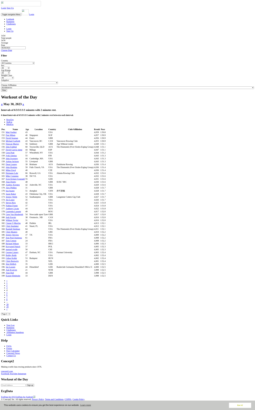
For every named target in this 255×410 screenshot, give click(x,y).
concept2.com (7, 371)
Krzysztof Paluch (13, 246)
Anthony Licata (12, 208)
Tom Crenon (11, 241)
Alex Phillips (11, 188)
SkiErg (9, 122)
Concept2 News (13, 353)
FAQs (8, 346)
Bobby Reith (11, 255)
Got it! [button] (240, 405)
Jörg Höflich (11, 264)
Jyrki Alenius (11, 155)
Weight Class (6, 75)
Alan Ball (10, 273)
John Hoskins (11, 167)
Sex (2, 65)
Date (3, 45)
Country (4, 60)
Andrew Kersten (13, 185)
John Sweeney (12, 158)
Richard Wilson (12, 243)
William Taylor (12, 220)
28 (7, 304)
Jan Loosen (10, 267)
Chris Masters (11, 232)
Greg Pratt (10, 153)
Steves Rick (11, 203)
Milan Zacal (11, 170)
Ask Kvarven (11, 270)
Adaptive (5, 80)
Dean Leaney (11, 164)
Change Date (6, 50)
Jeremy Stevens (12, 235)
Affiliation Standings (15, 332)
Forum (9, 348)
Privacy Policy (38, 399)
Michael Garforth (13, 141)
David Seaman (12, 138)
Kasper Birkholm (13, 276)
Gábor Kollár (11, 258)
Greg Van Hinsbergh (14, 214)
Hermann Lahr (12, 173)
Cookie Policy (78, 399)
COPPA (68, 399)
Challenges (11, 24)
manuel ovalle (11, 249)
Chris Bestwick (12, 261)
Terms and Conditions (54, 399)
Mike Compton (12, 176)
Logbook (10, 19)
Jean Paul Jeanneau (14, 238)
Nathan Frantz (12, 206)
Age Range (6, 70)
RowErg (10, 120)
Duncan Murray (12, 144)
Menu (11, 15)
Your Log (10, 325)
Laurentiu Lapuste (13, 211)
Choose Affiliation (8, 85)
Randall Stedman (13, 229)
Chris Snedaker (12, 226)
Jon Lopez (10, 200)
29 (7, 307)
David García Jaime (14, 150)
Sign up (30, 385)
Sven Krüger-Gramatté (15, 179)
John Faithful (11, 147)
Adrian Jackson (12, 161)
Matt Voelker (11, 132)
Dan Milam (10, 135)
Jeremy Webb (11, 197)
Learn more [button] (85, 405)
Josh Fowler (11, 217)
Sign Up (10, 8)
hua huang (10, 191)
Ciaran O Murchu (13, 223)
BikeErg (9, 124)
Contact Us (11, 356)
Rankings (10, 21)
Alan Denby (11, 182)
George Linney (12, 252)
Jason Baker (11, 194)
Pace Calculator (13, 351)
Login (3, 8)
